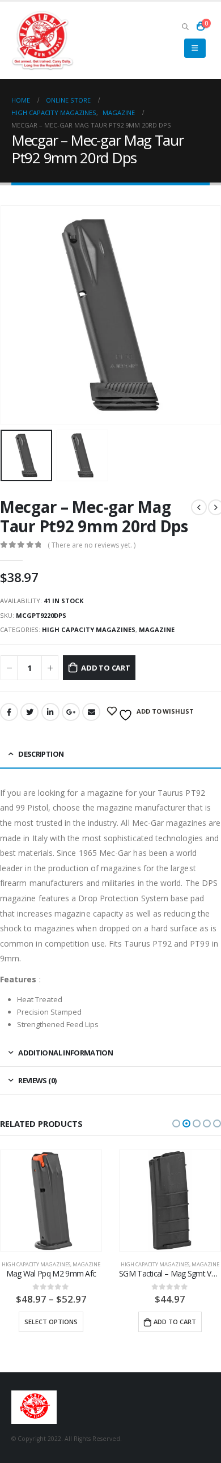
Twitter (29, 712)
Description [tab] (40, 754)
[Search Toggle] (185, 26)
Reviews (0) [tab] (37, 1080)
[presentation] (14, 315)
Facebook (9, 712)
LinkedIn (50, 712)
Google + (71, 712)
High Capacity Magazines (88, 629)
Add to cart (105, 668)
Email (91, 712)
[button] (176, 1123)
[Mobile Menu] (194, 48)
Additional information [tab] (65, 1053)
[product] (117, 1200)
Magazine (157, 629)
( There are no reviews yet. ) (91, 545)
